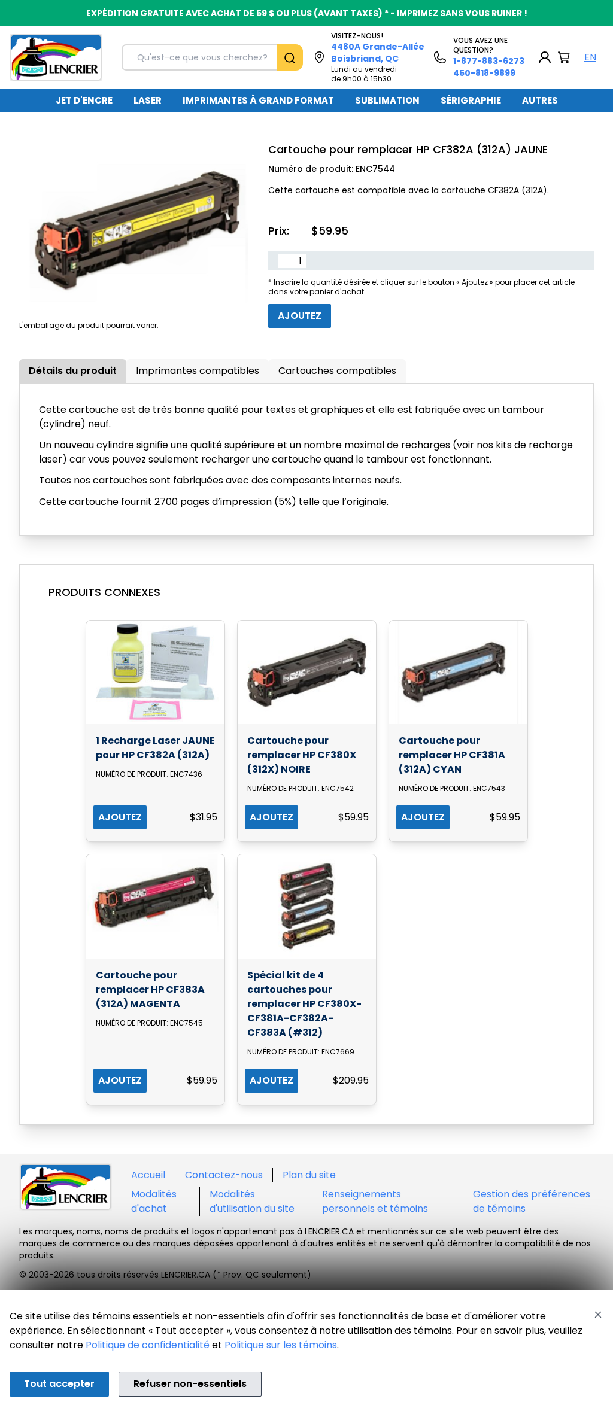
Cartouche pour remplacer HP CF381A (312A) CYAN (452, 755)
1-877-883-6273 (488, 61)
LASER (147, 100)
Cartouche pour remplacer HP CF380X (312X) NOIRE (301, 755)
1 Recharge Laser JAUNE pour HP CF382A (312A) (155, 748)
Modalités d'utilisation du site (252, 1201)
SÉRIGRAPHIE (471, 100)
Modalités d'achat (154, 1201)
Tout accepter (59, 1384)
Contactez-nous (224, 1175)
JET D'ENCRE (84, 100)
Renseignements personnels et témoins (375, 1201)
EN (590, 57)
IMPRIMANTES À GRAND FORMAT (258, 100)
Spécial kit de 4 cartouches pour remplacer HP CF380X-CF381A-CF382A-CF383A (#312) (304, 1003)
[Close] (598, 1314)
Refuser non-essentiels (190, 1384)
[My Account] (545, 57)
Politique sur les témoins (280, 1345)
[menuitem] (84, 100)
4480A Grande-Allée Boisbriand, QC (377, 53)
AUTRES (540, 100)
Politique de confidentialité (148, 1345)
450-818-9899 (484, 73)
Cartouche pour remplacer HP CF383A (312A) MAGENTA (150, 989)
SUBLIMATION (387, 100)
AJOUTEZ (120, 817)
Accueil (148, 1175)
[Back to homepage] (56, 57)
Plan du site (309, 1175)
